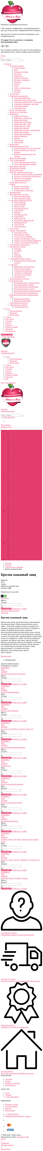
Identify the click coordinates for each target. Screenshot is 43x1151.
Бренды (8, 1108)
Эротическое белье (17, 66)
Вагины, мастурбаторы (18, 112)
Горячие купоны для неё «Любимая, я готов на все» (20, 860)
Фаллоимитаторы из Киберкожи (26, 287)
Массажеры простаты (18, 166)
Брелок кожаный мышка (10, 692)
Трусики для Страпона (22, 275)
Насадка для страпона (22, 269)
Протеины (18, 257)
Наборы (17, 138)
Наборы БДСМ (19, 218)
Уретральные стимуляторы (20, 245)
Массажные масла (16, 170)
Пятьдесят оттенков (17, 489)
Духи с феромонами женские (25, 162)
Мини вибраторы (20, 136)
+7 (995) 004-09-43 (8, 337)
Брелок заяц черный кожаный (12, 784)
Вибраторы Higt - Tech (22, 124)
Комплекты (18, 76)
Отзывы (8, 1095)
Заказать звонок (7, 335)
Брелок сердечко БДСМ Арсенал (13, 674)
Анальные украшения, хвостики (26, 104)
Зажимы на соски (20, 214)
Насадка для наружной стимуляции (27, 176)
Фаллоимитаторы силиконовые (26, 293)
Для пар (8, 511)
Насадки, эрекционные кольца (21, 172)
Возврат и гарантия (12, 1083)
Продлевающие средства (19, 194)
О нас (7, 309)
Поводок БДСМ (20, 204)
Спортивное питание (18, 247)
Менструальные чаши (18, 158)
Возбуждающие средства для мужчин (24, 437)
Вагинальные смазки (22, 235)
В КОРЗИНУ (6, 609)
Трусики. (17, 90)
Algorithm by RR (22, 1137)
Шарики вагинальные (22, 301)
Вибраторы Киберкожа (22, 134)
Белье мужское (19, 68)
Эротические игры (21, 307)
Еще (6, 379)
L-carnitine (18, 251)
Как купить (9, 319)
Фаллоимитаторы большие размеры (27, 291)
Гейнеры (17, 255)
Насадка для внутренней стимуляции (28, 174)
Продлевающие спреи (22, 198)
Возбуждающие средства (19, 146)
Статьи (8, 317)
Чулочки (17, 92)
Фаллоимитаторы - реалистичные (26, 283)
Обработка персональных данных (18, 1116)
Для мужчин (10, 439)
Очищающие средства (18, 182)
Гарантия (8, 325)
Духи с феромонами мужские (25, 164)
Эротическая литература (19, 303)
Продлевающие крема (22, 196)
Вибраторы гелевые (21, 132)
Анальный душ (20, 108)
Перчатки (17, 82)
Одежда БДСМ (19, 202)
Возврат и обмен (11, 327)
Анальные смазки (20, 233)
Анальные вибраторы (22, 98)
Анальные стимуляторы (19, 96)
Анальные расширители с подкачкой (28, 102)
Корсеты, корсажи (21, 78)
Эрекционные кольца (22, 180)
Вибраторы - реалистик (23, 118)
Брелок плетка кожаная (9, 711)
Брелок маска (6, 766)
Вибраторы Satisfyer (21, 128)
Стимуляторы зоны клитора (20, 259)
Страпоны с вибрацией (23, 273)
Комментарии (14, 611)
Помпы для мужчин (21, 188)
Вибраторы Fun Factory (23, 122)
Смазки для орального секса (24, 239)
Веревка (17, 212)
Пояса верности (20, 226)
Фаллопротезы (19, 277)
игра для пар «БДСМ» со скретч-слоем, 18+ (17, 729)
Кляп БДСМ (18, 216)
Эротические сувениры (18, 305)
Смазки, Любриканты (18, 230)
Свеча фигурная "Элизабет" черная (14, 878)
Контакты (9, 329)
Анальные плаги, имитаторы (25, 100)
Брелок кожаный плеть (9, 821)
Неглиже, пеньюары (21, 80)
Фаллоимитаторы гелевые (24, 285)
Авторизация (10, 331)
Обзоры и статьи (11, 1104)
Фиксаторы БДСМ (21, 208)
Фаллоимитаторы (16, 281)
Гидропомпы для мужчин (23, 190)
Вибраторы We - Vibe (22, 126)
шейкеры (17, 249)
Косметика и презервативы (15, 543)
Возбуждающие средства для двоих (27, 148)
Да (3, 46)
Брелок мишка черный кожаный (13, 747)
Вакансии (13, 313)
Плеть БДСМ (19, 224)
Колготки (17, 74)
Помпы (12, 184)
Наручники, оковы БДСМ (24, 220)
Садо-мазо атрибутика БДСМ (21, 200)
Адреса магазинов (12, 1097)
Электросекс (19, 142)
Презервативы (15, 192)
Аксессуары (14, 94)
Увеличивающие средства (19, 279)
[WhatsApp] (5, 596)
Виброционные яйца (22, 299)
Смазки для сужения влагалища (26, 243)
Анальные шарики (21, 106)
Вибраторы (14, 114)
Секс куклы (14, 228)
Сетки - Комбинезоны (22, 88)
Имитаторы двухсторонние (24, 267)
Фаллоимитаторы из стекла (24, 289)
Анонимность (10, 1085)
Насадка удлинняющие (22, 178)
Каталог (8, 64)
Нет (7, 46)
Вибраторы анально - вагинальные (27, 130)
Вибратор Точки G (21, 116)
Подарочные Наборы (18, 168)
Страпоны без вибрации (23, 271)
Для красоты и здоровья (23, 237)
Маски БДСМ (19, 206)
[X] (2, 596)
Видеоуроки (14, 144)
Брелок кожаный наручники (11, 803)
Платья (16, 84)
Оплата (8, 323)
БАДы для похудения (18, 110)
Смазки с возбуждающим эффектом (27, 241)
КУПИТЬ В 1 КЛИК (19, 609)
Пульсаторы (18, 140)
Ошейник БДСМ (20, 222)
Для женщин (10, 477)
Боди (16, 70)
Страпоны (13, 265)
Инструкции (14, 315)
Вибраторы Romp (20, 120)
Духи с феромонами (17, 160)
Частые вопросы (16, 311)
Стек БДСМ (18, 210)
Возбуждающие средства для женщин (24, 435)
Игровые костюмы (21, 72)
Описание (4, 611)
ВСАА (16, 253)
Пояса (16, 86)
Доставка (8, 321)
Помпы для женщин (21, 186)
